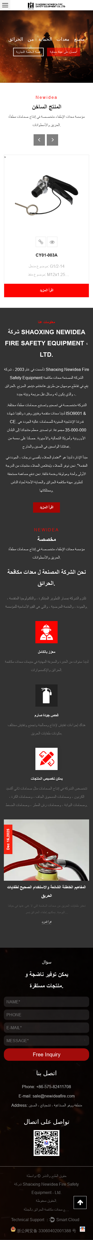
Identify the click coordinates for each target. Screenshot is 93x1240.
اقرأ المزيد (46, 914)
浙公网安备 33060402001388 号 (46, 1230)
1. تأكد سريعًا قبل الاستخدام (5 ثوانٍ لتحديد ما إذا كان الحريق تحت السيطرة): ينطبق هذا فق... (46, 900)
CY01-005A (47, 255)
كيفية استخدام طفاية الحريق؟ (46, 887)
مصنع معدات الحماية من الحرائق (46, 39)
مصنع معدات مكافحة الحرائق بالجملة (46, 1209)
